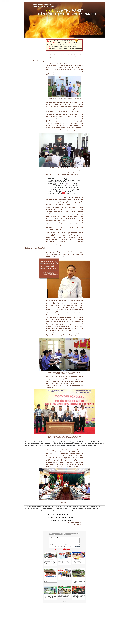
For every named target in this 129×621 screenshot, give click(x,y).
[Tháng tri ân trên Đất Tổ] (78, 556)
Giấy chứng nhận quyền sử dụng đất (58, 534)
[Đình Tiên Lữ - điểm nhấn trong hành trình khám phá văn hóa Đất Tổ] (50, 572)
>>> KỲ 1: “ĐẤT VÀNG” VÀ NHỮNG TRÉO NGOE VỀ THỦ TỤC (59, 520)
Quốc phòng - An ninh (76, 595)
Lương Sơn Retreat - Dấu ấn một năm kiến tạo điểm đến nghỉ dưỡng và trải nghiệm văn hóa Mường (79, 581)
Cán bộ (62, 533)
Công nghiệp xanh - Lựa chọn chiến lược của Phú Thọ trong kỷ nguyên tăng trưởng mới (50, 597)
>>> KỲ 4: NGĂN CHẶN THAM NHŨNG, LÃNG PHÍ (57, 514)
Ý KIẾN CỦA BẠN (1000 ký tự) (54, 537)
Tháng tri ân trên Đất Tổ (77, 562)
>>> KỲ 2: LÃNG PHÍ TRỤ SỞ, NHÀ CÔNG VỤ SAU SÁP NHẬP (59, 517)
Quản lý (70, 533)
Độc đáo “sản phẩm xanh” (63, 596)
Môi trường (58, 533)
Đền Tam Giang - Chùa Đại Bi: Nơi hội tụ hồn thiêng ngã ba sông (49, 563)
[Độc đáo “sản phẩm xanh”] (64, 590)
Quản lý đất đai (66, 533)
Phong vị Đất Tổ (46, 561)
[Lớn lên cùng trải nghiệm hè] (64, 572)
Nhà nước (74, 533)
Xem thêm (64, 601)
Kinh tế (45, 595)
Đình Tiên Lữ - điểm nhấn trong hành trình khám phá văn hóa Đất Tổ (50, 580)
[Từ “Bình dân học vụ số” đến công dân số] (64, 556)
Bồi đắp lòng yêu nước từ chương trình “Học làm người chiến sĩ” (78, 597)
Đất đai (77, 533)
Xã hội (74, 561)
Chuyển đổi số (60, 561)
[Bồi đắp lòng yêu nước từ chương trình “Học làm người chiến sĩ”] (78, 590)
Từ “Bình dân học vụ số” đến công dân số (64, 563)
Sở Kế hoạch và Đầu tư (67, 534)
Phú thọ (50, 534)
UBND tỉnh (54, 533)
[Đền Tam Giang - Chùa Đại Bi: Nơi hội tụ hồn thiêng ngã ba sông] (50, 556)
